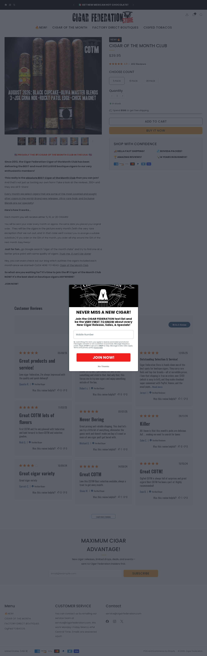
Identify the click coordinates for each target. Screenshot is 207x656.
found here (98, 348)
